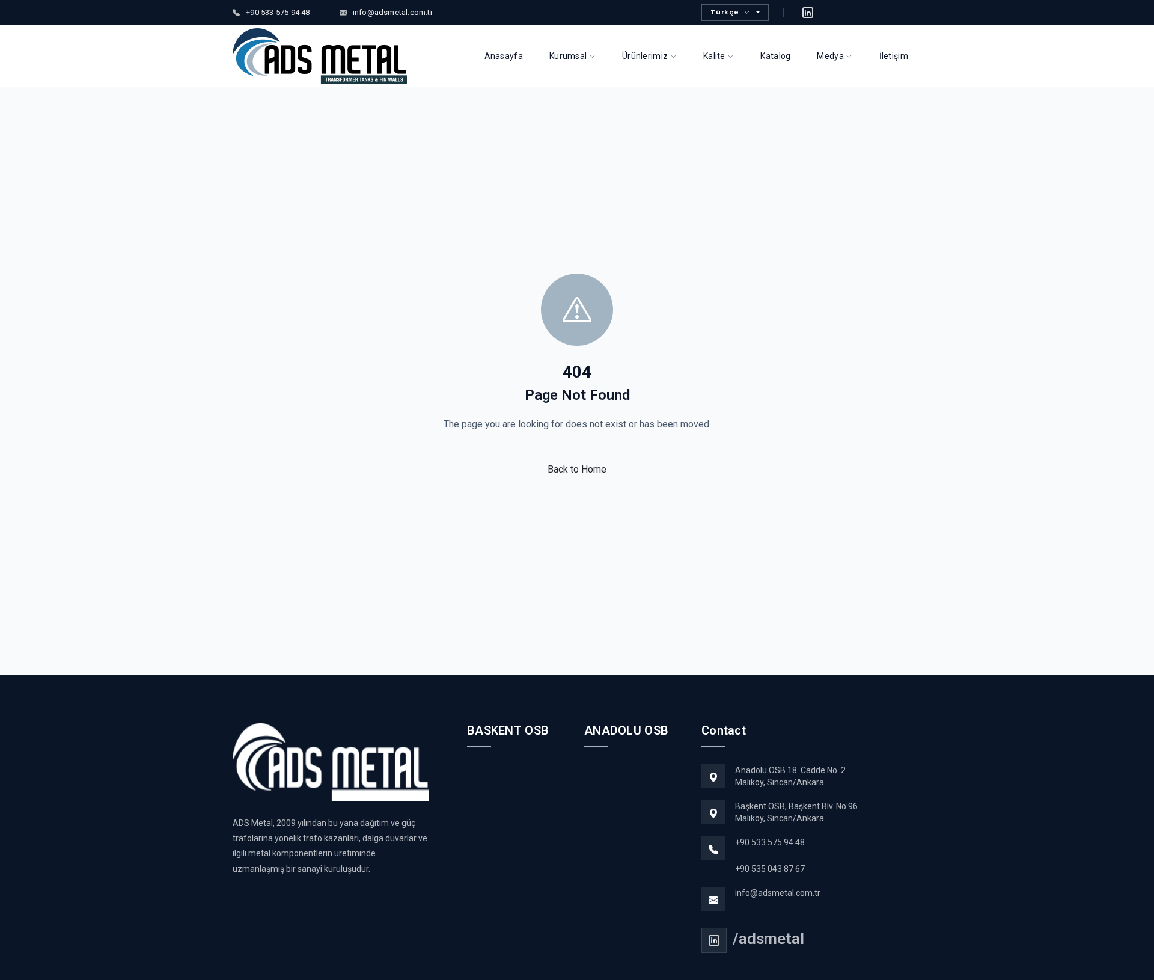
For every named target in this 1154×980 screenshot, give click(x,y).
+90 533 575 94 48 (770, 842)
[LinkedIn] (807, 12)
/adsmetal (768, 938)
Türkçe (724, 12)
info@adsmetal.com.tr (777, 893)
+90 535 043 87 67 (770, 869)
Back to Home (577, 469)
